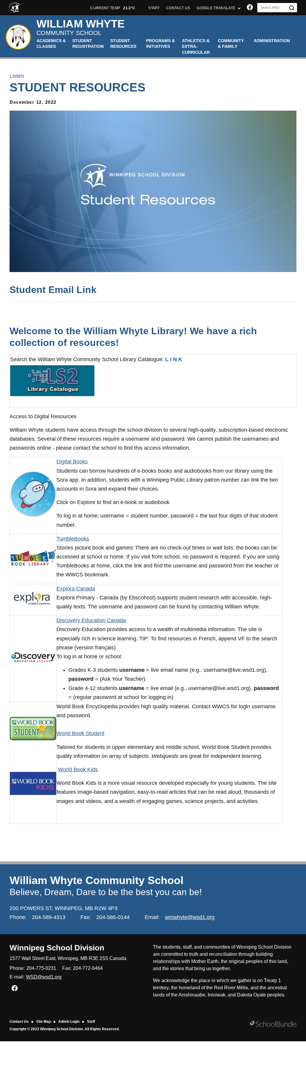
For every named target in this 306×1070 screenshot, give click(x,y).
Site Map (43, 1021)
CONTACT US (178, 8)
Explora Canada (75, 589)
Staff (91, 1021)
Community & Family (231, 43)
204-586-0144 (113, 917)
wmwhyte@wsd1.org (190, 917)
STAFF (154, 8)
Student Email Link (53, 289)
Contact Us (19, 1021)
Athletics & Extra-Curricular (196, 46)
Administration (272, 40)
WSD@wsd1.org (44, 976)
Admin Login (68, 1021)
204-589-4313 (48, 917)
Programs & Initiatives (160, 43)
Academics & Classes (51, 43)
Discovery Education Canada (91, 620)
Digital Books (72, 462)
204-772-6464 (88, 968)
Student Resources (123, 43)
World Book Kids (78, 770)
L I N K (173, 359)
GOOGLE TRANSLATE (216, 8)
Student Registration (88, 43)
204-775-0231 (41, 968)
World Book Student (80, 733)
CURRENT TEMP (112, 8)
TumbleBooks (72, 539)
